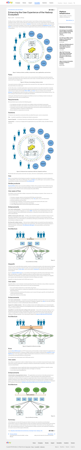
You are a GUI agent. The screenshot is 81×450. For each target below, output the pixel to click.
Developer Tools (32, 430)
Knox (13, 351)
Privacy (32, 446)
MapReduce (46, 25)
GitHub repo (19, 272)
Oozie (33, 90)
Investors (66, 443)
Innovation (59, 443)
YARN (28, 90)
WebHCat (10, 353)
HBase (33, 179)
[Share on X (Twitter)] (52, 9)
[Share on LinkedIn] (49, 9)
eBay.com (57, 446)
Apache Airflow (11, 185)
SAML (31, 210)
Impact (52, 443)
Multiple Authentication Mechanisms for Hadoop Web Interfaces (36, 382)
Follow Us (67, 446)
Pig (34, 198)
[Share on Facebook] (51, 9)
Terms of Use (28, 446)
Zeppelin (14, 272)
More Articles (69, 20)
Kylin (23, 269)
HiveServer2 (36, 269)
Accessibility (37, 446)
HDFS (25, 90)
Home (34, 443)
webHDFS (49, 352)
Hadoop (29, 24)
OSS (41, 430)
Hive (50, 25)
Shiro (44, 301)
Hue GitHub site (30, 181)
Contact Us (73, 446)
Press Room (62, 446)
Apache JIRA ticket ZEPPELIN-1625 (44, 314)
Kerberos (10, 92)
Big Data (13, 430)
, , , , (25, 430)
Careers (73, 443)
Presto (20, 269)
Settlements (42, 446)
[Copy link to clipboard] (54, 9)
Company (40, 443)
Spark (9, 26)
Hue (9, 178)
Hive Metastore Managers (28, 225)
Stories (46, 443)
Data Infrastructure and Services (15, 9)
